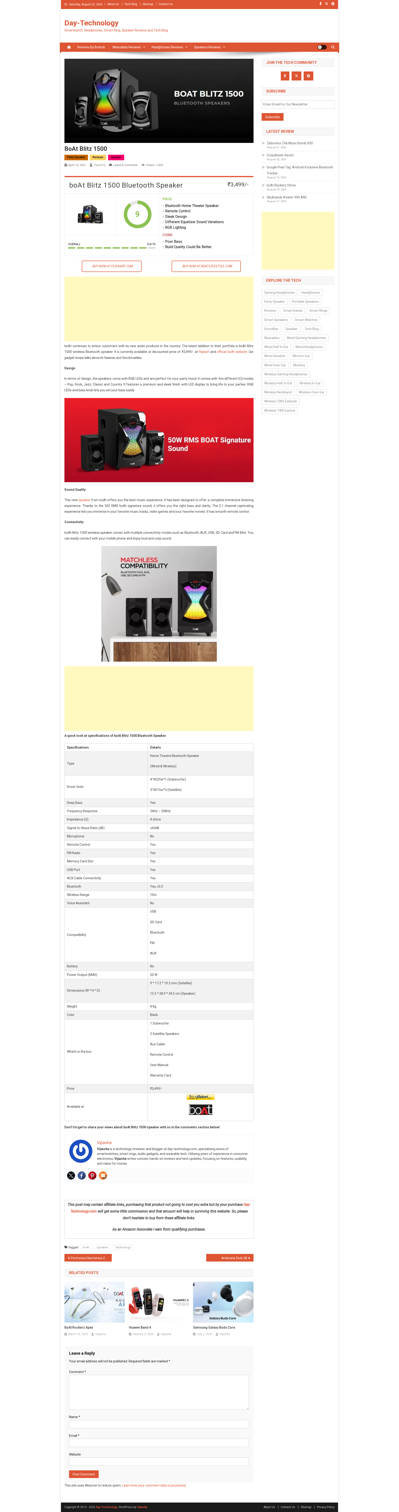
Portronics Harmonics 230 (90, 1258)
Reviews (98, 157)
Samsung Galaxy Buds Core (214, 1327)
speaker (84, 500)
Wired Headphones (309, 347)
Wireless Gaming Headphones (286, 374)
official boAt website (232, 352)
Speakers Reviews (207, 47)
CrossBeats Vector (280, 155)
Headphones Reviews (167, 47)
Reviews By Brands (91, 47)
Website (75, 1454)
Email (74, 1436)
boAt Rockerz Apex (78, 1327)
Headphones (311, 292)
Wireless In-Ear (310, 383)
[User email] (103, 1175)
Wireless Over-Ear (311, 392)
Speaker (116, 157)
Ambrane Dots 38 (234, 1258)
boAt (86, 1247)
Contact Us (166, 4)
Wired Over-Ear (275, 365)
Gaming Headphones (279, 292)
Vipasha (100, 165)
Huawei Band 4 (140, 1327)
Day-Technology (91, 23)
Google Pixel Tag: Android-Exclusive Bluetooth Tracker (300, 170)
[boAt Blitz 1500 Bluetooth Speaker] (90, 214)
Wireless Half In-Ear (278, 383)
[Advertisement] (159, 309)
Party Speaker (76, 157)
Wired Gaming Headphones (306, 338)
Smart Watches (306, 320)
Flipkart (204, 352)
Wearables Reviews (126, 47)
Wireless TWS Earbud (279, 410)
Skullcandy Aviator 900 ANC (287, 197)
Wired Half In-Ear (276, 347)
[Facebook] (82, 1175)
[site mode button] (322, 47)
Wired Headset (274, 356)
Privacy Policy (326, 1507)
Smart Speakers (276, 320)
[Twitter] (71, 1175)
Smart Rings (318, 310)
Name (74, 1417)
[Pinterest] (92, 1175)
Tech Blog (130, 4)
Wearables (272, 338)
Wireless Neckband (278, 392)
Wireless (299, 365)
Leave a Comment (125, 165)
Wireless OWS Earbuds (280, 401)
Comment (77, 1372)
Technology (123, 1247)
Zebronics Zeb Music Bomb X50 (290, 143)
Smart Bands (292, 310)
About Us (113, 4)
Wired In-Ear (301, 356)
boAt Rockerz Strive (281, 185)
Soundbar (271, 329)
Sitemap (148, 4)
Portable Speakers (305, 301)
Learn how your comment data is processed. (154, 1485)
